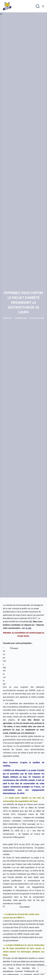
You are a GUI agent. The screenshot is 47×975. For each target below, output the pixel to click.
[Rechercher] (37, 6)
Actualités (34, 318)
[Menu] (43, 6)
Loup (42, 318)
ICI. (30, 621)
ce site (28, 628)
